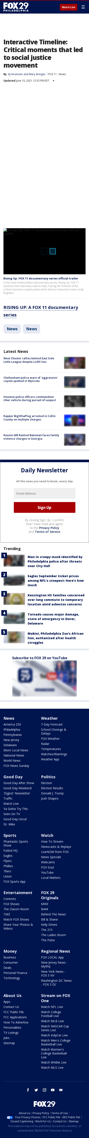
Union (7, 876)
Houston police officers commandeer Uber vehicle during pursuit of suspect (29, 398)
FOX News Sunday (16, 766)
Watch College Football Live (51, 1014)
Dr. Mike (9, 824)
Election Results (52, 788)
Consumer (10, 962)
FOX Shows (11, 904)
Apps (6, 1002)
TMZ (6, 914)
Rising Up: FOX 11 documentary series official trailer (40, 278)
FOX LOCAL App (52, 957)
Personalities (12, 1027)
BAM (44, 909)
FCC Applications (15, 1017)
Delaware (10, 745)
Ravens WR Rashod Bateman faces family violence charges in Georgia (31, 436)
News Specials (51, 857)
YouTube (47, 872)
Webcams (48, 862)
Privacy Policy (49, 528)
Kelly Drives (49, 924)
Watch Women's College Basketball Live (54, 1053)
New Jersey (11, 740)
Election (46, 783)
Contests (9, 899)
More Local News (15, 750)
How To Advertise (16, 1022)
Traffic (8, 798)
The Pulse (48, 940)
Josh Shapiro (50, 798)
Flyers (7, 861)
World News (12, 760)
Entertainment (17, 892)
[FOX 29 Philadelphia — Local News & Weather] (16, 7)
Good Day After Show (18, 783)
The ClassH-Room (16, 909)
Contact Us (11, 1007)
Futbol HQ (10, 850)
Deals (7, 968)
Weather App (50, 759)
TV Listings (11, 1033)
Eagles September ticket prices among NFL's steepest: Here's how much (56, 580)
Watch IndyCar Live (54, 1035)
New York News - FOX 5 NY (53, 973)
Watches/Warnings (54, 754)
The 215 (46, 930)
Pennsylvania (12, 735)
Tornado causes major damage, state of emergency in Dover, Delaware (53, 618)
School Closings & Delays (53, 731)
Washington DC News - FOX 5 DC (56, 982)
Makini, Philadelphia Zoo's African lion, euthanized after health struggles (56, 638)
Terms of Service (47, 532)
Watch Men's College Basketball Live (55, 1042)
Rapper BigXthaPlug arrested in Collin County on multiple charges (29, 417)
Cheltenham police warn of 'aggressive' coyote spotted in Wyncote (30, 379)
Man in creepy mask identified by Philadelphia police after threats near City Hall (55, 561)
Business (9, 957)
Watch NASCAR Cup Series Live (55, 1028)
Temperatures (51, 749)
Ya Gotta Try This (15, 809)
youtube (52, 1090)
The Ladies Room (53, 935)
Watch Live (68, 7)
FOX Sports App (14, 881)
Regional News (55, 951)
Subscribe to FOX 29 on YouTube (39, 658)
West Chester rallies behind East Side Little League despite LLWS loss (28, 360)
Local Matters (50, 878)
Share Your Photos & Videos (18, 926)
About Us (12, 995)
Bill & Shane (49, 919)
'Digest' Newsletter (16, 793)
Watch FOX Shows (16, 919)
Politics (48, 776)
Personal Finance (15, 973)
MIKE (44, 904)
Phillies (8, 866)
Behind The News (53, 914)
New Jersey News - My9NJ (54, 964)
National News (13, 755)
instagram (44, 1090)
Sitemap (9, 1043)
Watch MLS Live (52, 1067)
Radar (45, 744)
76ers (7, 871)
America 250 (12, 724)
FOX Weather (50, 738)
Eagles (8, 856)
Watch (47, 835)
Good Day (12, 776)
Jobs (6, 1038)
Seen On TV (11, 814)
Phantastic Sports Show (15, 843)
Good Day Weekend (17, 788)
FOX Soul (47, 867)
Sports (9, 835)
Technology (11, 978)
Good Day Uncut (15, 819)
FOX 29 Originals (49, 895)
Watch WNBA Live (54, 1062)
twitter (36, 1090)
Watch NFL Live (52, 1007)
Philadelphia (11, 729)
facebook (28, 1090)
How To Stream (52, 841)
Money (10, 951)
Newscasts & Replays (56, 847)
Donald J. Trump (52, 793)
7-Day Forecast (52, 724)
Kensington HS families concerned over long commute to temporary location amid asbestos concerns (56, 599)
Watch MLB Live (52, 1021)
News (62, 74)
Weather (49, 718)
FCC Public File (13, 1012)
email (60, 1090)
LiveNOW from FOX (55, 852)
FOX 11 (52, 74)
